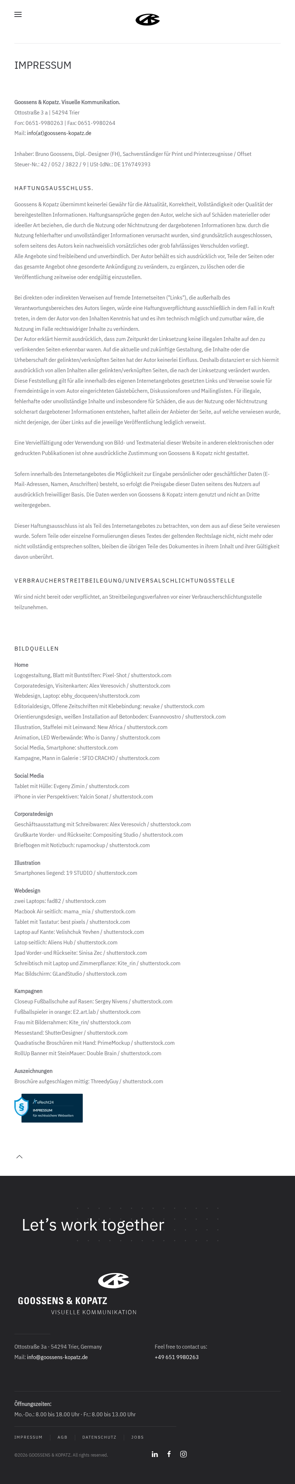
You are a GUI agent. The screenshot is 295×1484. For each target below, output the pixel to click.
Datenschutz (99, 1437)
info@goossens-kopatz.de (57, 1357)
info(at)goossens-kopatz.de (59, 132)
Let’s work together (93, 1224)
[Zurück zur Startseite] (147, 14)
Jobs (137, 1437)
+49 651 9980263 (177, 1357)
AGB (63, 1437)
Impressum (28, 1437)
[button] (18, 14)
